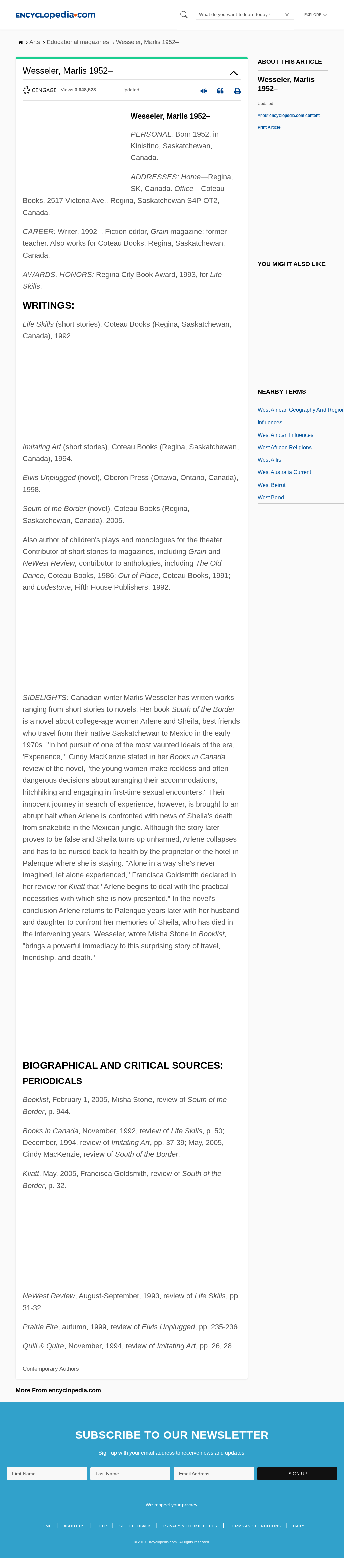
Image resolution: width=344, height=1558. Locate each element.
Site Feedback (135, 1526)
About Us (74, 1526)
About (289, 115)
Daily (298, 1526)
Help (102, 1526)
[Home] (55, 14)
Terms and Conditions (255, 1526)
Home (46, 1526)
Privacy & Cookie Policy (190, 1526)
